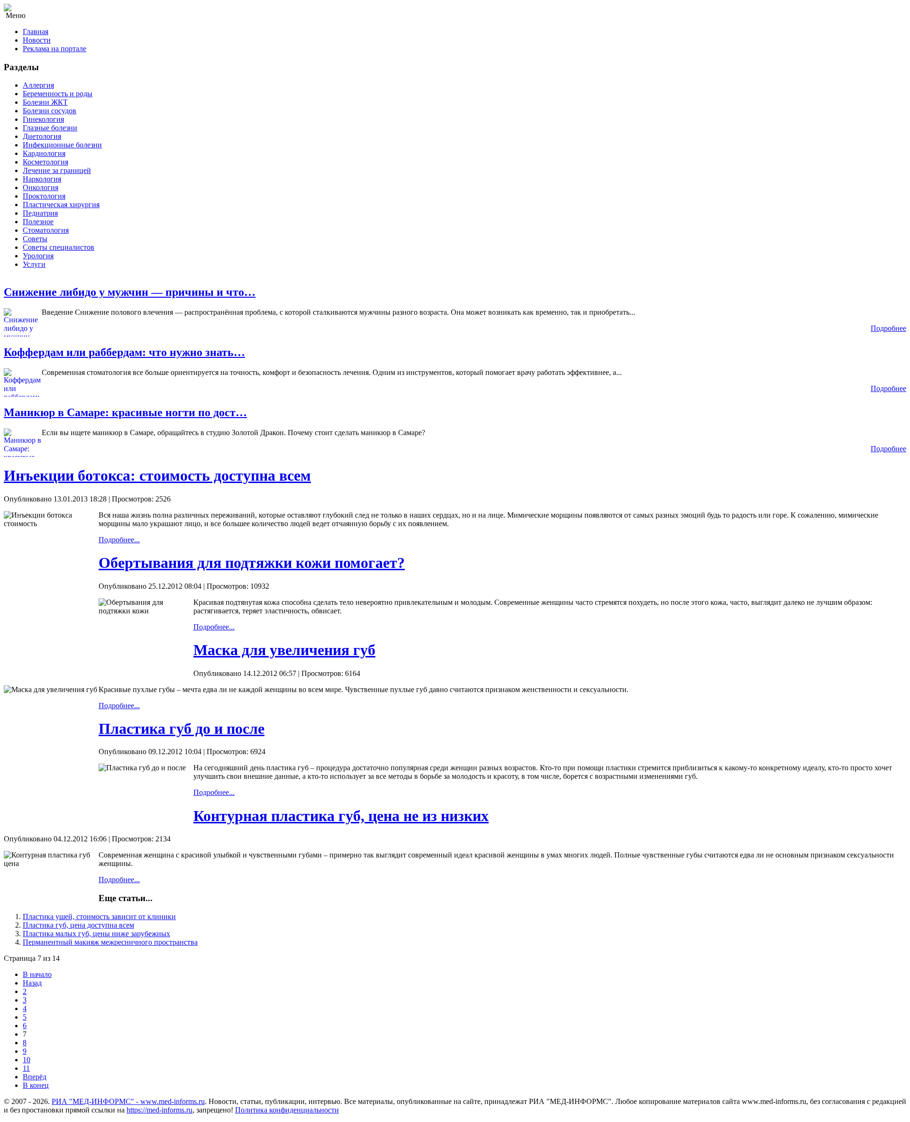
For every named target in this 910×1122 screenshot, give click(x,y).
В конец (36, 1085)
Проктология (44, 196)
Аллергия (38, 85)
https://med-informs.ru (159, 1110)
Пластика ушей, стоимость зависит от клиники (99, 916)
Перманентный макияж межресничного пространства (110, 942)
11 (26, 1068)
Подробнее (888, 328)
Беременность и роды (57, 94)
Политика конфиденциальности (287, 1110)
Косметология (45, 162)
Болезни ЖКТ (45, 102)
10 (26, 1060)
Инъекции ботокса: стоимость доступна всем (157, 475)
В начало (37, 974)
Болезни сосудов (49, 111)
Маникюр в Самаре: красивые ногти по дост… (125, 412)
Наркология (42, 179)
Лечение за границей (57, 170)
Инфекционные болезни (62, 145)
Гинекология (43, 119)
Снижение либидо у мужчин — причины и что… (129, 292)
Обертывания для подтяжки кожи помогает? (252, 562)
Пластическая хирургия (61, 205)
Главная (35, 31)
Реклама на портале (54, 49)
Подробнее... (119, 540)
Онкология (40, 187)
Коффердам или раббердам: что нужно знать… (124, 352)
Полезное (38, 222)
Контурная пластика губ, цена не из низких (341, 815)
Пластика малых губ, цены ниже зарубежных (96, 934)
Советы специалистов (58, 247)
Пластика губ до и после (181, 728)
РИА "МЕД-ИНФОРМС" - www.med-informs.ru (128, 1101)
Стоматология (46, 230)
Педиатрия (40, 213)
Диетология (42, 136)
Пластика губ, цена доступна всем (78, 925)
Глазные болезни (50, 128)
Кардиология (44, 153)
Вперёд (34, 1077)
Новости (37, 40)
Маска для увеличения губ (284, 649)
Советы (35, 239)
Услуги (34, 264)
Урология (38, 256)
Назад (32, 983)
